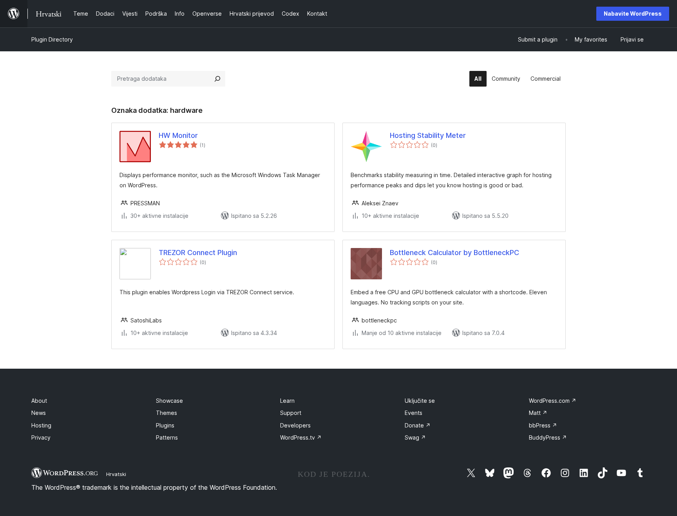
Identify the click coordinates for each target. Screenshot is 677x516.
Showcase (169, 400)
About (39, 400)
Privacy (41, 437)
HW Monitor (178, 135)
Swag (415, 437)
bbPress (543, 425)
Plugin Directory (52, 39)
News (38, 412)
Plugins (165, 425)
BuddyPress (548, 437)
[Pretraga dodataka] (217, 79)
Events (413, 412)
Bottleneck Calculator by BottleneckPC (454, 252)
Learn (287, 400)
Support (290, 412)
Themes (166, 412)
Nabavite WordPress (633, 13)
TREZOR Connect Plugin (198, 252)
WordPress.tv (301, 437)
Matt (538, 412)
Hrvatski (116, 474)
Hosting (41, 425)
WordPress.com (552, 400)
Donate (418, 425)
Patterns (167, 437)
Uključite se (420, 400)
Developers (295, 425)
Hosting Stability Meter (428, 135)
